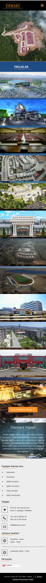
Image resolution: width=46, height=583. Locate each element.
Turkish (8, 565)
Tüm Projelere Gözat (22, 409)
